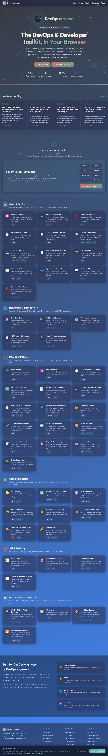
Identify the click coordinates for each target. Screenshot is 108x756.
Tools (87, 3)
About (103, 3)
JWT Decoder (47, 732)
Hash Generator (47, 741)
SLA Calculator (69, 741)
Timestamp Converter (93, 738)
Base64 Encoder (48, 735)
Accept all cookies (97, 751)
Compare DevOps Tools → (63, 64)
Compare (95, 3)
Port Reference (69, 744)
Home (75, 3)
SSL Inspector (47, 738)
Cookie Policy (31, 753)
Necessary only (81, 751)
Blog (81, 3)
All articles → (104, 96)
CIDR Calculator (70, 732)
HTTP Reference (70, 738)
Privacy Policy (40, 753)
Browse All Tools (42, 64)
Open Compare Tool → (89, 186)
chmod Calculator (92, 735)
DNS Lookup (69, 735)
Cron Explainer (91, 732)
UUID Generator (92, 741)
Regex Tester (91, 744)
